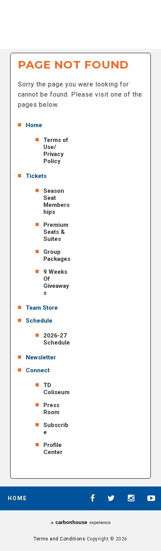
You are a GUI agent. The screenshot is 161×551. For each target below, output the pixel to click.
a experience (81, 522)
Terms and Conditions (59, 539)
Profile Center (53, 449)
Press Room (51, 409)
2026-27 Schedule (56, 339)
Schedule (39, 320)
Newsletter (41, 357)
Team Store (42, 307)
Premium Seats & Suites (55, 231)
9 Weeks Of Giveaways (56, 282)
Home (34, 125)
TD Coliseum (56, 389)
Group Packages (56, 255)
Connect (38, 370)
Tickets (36, 175)
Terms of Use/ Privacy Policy (55, 150)
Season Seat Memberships (56, 201)
